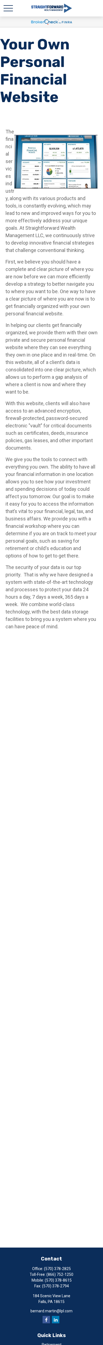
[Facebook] (46, 1319)
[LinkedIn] (55, 1319)
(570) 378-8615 (58, 1280)
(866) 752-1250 (59, 1274)
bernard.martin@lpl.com (51, 1311)
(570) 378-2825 (57, 1268)
